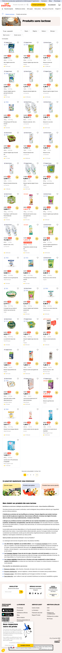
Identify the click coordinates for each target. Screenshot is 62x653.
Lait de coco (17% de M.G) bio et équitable (11, 460)
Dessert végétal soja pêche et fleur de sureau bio (50, 245)
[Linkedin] (38, 593)
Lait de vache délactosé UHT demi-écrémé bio (30, 399)
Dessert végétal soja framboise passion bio (30, 309)
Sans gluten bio (8, 576)
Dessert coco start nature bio (50, 308)
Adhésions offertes (22, 612)
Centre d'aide (35, 608)
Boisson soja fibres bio (48, 400)
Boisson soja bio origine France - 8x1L (30, 184)
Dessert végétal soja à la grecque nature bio (9, 92)
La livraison (35, 610)
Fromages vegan (9, 574)
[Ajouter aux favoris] (18, 42)
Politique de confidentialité (51, 613)
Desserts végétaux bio (10, 571)
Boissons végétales (9, 569)
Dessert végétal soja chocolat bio (11, 153)
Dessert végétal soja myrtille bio (50, 214)
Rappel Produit (36, 615)
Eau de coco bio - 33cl (48, 369)
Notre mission (21, 617)
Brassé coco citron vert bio (49, 277)
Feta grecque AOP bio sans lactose (10, 122)
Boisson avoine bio (47, 62)
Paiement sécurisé (37, 612)
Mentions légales (53, 604)
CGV (48, 608)
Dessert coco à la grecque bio (11, 277)
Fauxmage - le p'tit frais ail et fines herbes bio (10, 214)
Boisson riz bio (46, 152)
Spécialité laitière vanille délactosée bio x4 (9, 399)
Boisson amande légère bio (29, 91)
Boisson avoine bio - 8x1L (29, 122)
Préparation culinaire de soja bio (30, 248)
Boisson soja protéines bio (10, 369)
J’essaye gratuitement (38, 4)
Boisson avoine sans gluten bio (30, 369)
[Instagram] (32, 593)
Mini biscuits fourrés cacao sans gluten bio (29, 214)
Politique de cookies (52, 616)
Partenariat (20, 610)
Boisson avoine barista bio (49, 339)
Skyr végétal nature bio (9, 62)
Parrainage (57, 1)
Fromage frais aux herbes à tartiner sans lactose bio (10, 309)
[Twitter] (35, 593)
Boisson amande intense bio (10, 183)
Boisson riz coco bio (48, 122)
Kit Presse (50, 618)
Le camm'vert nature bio (9, 339)
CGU (48, 610)
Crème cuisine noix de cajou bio (30, 429)
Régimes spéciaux (10, 14)
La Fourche (21, 604)
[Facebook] (30, 593)
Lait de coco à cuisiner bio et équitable (50, 430)
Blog (50, 1)
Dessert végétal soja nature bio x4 (30, 340)
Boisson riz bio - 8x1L (9, 244)
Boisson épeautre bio (28, 152)
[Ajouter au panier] (17, 56)
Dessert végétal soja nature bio (30, 62)
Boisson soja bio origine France (50, 91)
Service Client (37, 604)
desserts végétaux (37, 547)
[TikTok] (41, 593)
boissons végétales (42, 543)
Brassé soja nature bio (48, 183)
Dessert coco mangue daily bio (11, 429)
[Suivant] (36, 475)
